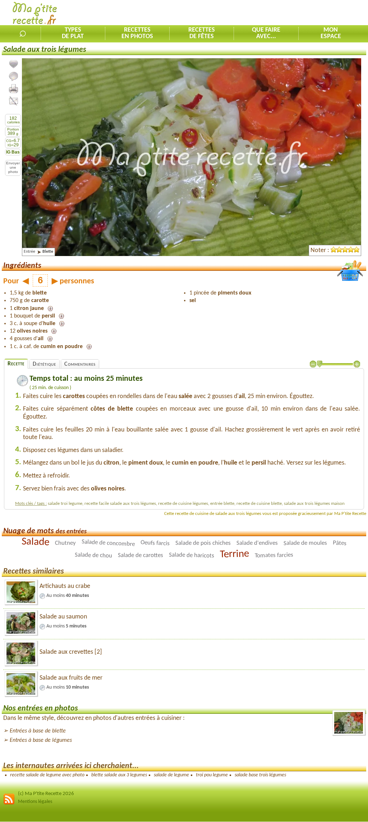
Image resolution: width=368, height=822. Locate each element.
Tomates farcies (274, 555)
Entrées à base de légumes (41, 740)
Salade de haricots (191, 555)
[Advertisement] (284, 13)
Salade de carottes (140, 555)
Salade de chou (93, 555)
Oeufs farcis (155, 543)
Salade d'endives (257, 543)
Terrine (234, 554)
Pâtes (340, 543)
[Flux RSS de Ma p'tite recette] (9, 803)
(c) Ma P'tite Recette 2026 (46, 793)
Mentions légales (35, 801)
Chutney (65, 543)
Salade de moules (305, 543)
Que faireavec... (266, 33)
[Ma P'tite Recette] (35, 14)
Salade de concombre (108, 543)
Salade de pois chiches (203, 543)
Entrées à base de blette (38, 731)
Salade (36, 542)
